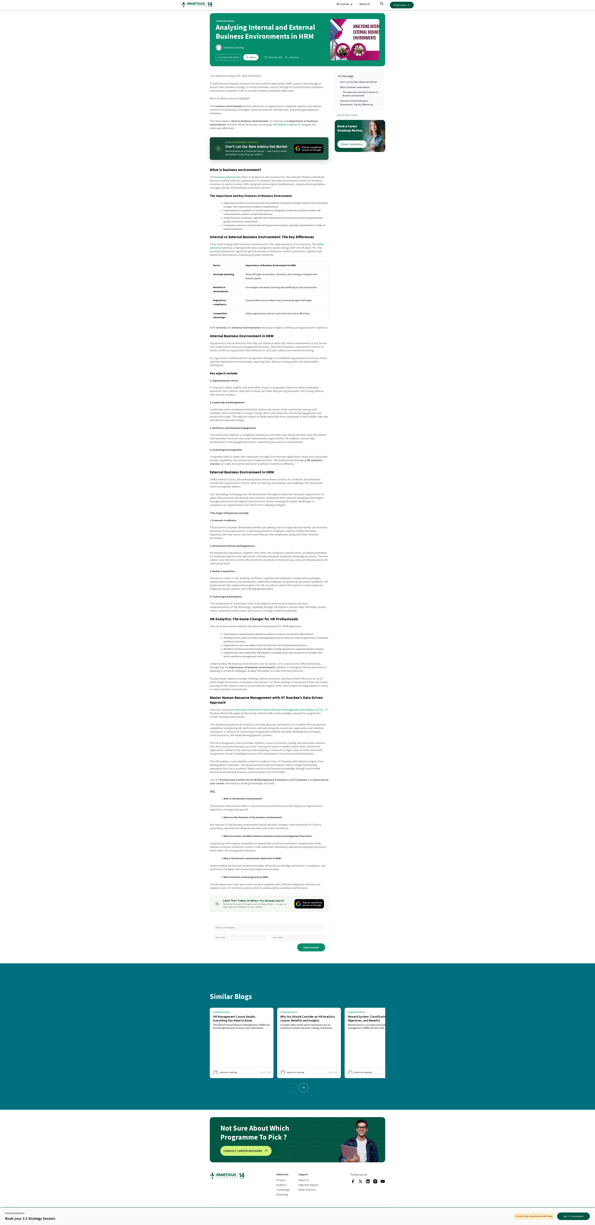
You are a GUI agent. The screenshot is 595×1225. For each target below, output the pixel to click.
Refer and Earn (307, 1189)
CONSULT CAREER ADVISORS (242, 1151)
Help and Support (308, 1185)
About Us (364, 4)
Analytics (281, 1185)
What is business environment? (355, 87)
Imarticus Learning (234, 47)
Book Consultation (352, 144)
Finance (280, 1180)
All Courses (343, 4)
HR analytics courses (285, 124)
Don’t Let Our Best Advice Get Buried (358, 81)
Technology (283, 1189)
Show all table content (347, 115)
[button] (303, 1087)
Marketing (282, 1194)
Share (252, 57)
